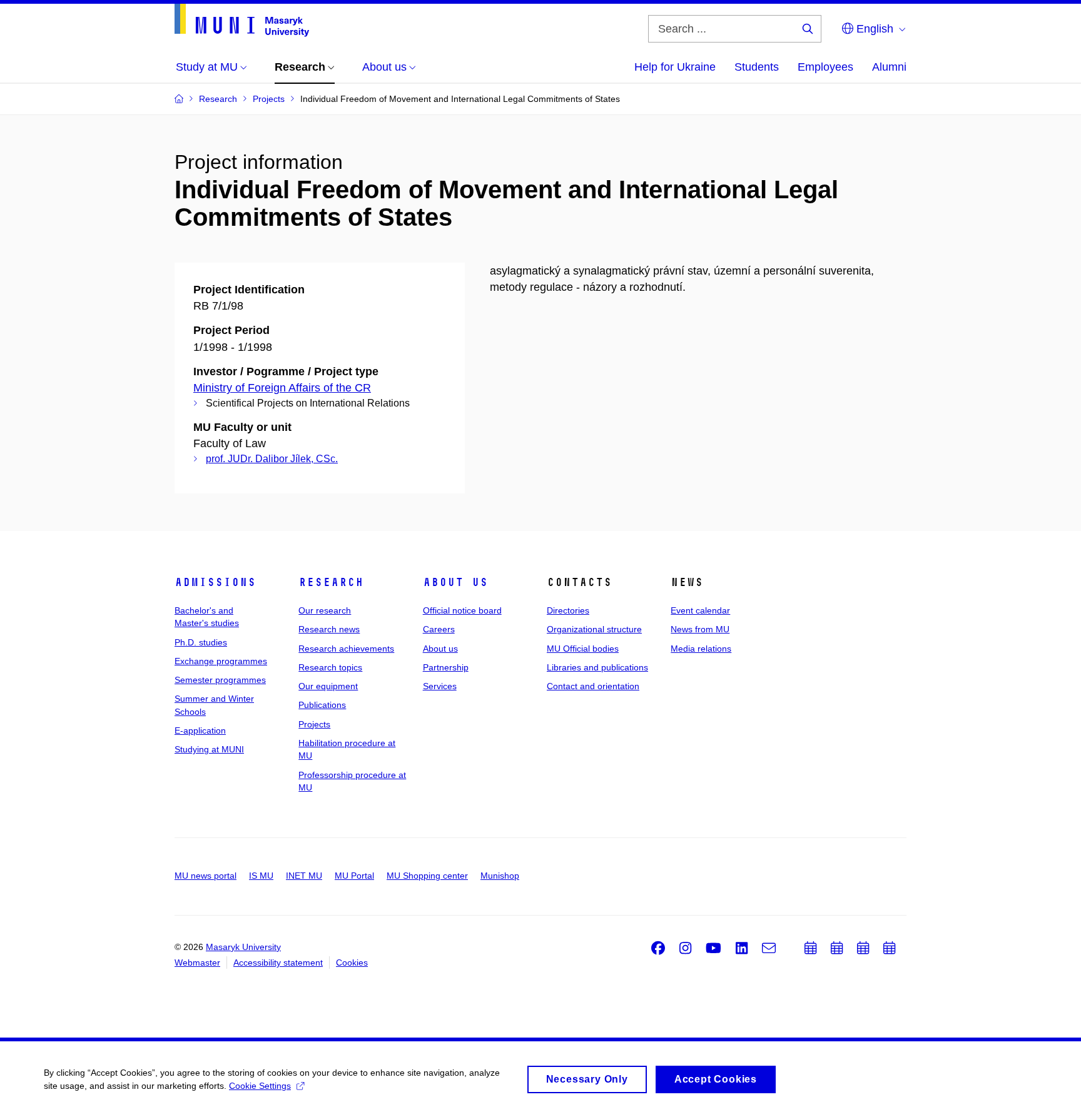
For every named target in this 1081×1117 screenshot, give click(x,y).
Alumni (889, 67)
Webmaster (197, 963)
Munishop (499, 876)
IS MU (261, 876)
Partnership (446, 667)
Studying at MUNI (209, 749)
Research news (329, 629)
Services (440, 686)
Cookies (352, 963)
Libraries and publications (597, 667)
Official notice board (462, 610)
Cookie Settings (260, 1086)
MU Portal (354, 876)
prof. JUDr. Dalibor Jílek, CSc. (272, 458)
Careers (439, 629)
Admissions (215, 582)
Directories (568, 610)
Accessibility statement (278, 963)
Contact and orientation (593, 686)
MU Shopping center (427, 876)
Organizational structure (594, 629)
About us (455, 582)
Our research (324, 610)
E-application (200, 730)
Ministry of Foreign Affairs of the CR (282, 388)
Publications (322, 705)
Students (756, 67)
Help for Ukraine (675, 67)
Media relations (701, 649)
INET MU (304, 876)
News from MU (700, 629)
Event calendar (700, 610)
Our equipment (328, 686)
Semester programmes (220, 680)
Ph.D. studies (201, 642)
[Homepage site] (242, 20)
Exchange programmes (221, 661)
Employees (825, 67)
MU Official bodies (583, 649)
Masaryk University (243, 947)
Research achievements (346, 649)
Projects (314, 724)
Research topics (330, 667)
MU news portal (205, 876)
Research (330, 582)
